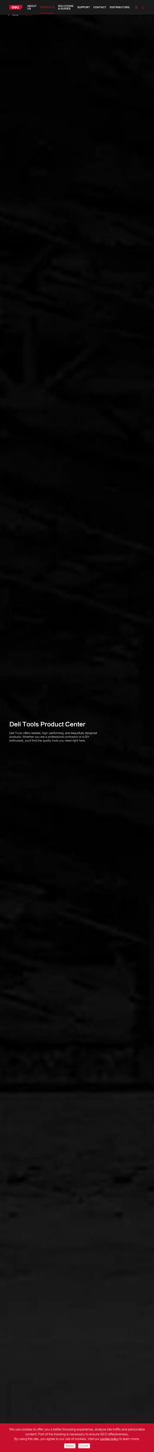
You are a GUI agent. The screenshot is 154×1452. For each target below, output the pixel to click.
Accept (84, 1446)
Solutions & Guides (65, 7)
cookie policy (109, 1439)
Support (83, 7)
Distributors (119, 7)
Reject (70, 1446)
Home (15, 14)
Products (47, 7)
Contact (99, 7)
